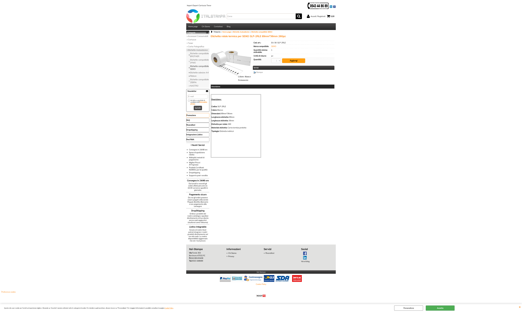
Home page (193, 26)
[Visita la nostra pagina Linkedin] (304, 259)
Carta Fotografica (196, 46)
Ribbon (193, 76)
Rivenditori (269, 253)
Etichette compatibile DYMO (199, 61)
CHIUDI (520, 306)
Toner (190, 43)
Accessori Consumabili (198, 36)
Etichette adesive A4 (199, 72)
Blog (228, 26)
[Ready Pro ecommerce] (261, 296)
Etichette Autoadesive (198, 50)
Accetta (440, 308)
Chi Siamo (206, 26)
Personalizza (408, 308)
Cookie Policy (169, 308)
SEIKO (273, 46)
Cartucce (192, 39)
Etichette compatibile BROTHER (199, 55)
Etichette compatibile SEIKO (199, 67)
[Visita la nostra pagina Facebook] (304, 254)
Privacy (231, 256)
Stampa (259, 72)
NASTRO (194, 86)
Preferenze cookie (8, 292)
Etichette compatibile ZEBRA (199, 81)
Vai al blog (305, 261)
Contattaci (218, 26)
